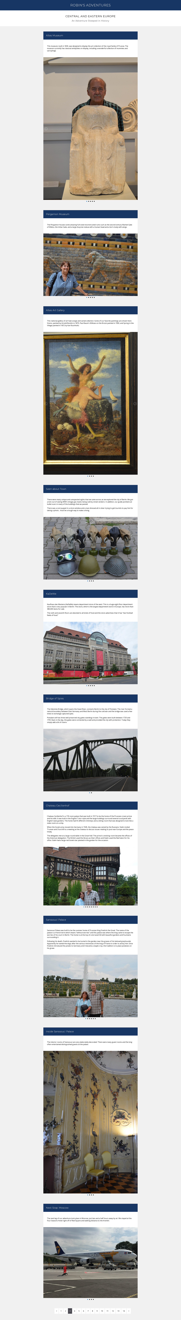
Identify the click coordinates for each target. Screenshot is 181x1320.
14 (124, 1311)
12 (113, 1311)
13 (118, 1311)
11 (107, 1311)
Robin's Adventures (90, 5)
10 (102, 1311)
